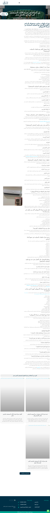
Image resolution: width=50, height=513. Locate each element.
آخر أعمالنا (36, 504)
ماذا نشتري (36, 502)
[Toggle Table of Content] (47, 46)
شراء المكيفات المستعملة (37, 62)
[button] (19, 3)
